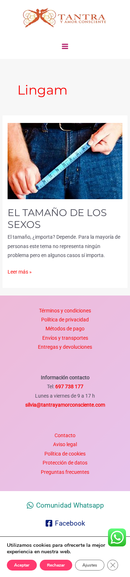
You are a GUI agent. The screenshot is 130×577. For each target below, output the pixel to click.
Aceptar (22, 565)
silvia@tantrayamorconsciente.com (65, 405)
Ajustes (89, 565)
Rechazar (56, 565)
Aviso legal (65, 444)
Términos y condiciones (65, 310)
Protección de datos (65, 463)
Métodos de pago (65, 328)
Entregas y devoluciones (65, 347)
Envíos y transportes (65, 338)
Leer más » (20, 271)
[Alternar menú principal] (65, 46)
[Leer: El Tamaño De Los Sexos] (65, 161)
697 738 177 (68, 386)
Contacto (65, 435)
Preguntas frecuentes (65, 472)
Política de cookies (65, 454)
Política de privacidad (65, 319)
